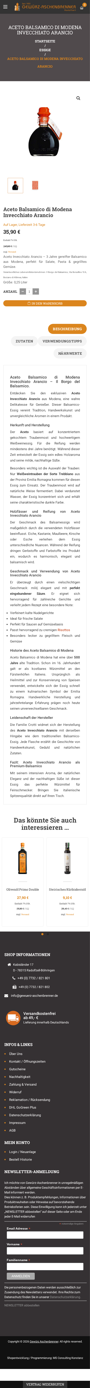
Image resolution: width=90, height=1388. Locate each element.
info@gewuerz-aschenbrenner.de (34, 996)
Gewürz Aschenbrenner (44, 1341)
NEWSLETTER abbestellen (22, 1305)
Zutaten (24, 341)
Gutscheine (17, 1069)
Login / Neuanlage (22, 1152)
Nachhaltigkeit (19, 1077)
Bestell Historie (20, 1160)
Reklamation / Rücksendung (29, 1100)
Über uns (15, 1054)
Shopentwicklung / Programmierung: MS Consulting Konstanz (45, 1358)
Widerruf (15, 1092)
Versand (12, 252)
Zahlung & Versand (22, 1084)
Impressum (17, 1123)
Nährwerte (70, 353)
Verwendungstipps (62, 341)
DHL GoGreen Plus (22, 1107)
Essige (45, 50)
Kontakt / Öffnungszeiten (27, 1061)
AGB (12, 1130)
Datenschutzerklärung (25, 1115)
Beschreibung (67, 328)
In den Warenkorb (47, 303)
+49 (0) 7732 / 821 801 (33, 978)
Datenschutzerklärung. (65, 1297)
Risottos (64, 630)
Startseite (45, 41)
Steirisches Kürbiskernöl (67, 889)
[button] (78, 98)
